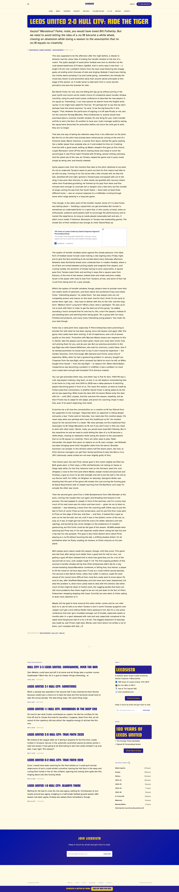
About (58, 11)
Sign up (70, 882)
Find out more (133, 698)
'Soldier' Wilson (98, 11)
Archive (118, 11)
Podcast (77, 11)
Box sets (86, 11)
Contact (127, 11)
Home (51, 11)
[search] (129, 762)
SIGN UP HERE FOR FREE (102, 889)
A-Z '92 (109, 11)
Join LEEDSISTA (145, 4)
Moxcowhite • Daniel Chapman (40, 50)
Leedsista (89, 4)
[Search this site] (28, 4)
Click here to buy (133, 750)
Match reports (58, 50)
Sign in (132, 4)
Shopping (67, 11)
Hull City (55, 633)
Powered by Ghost (146, 882)
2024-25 (62, 633)
